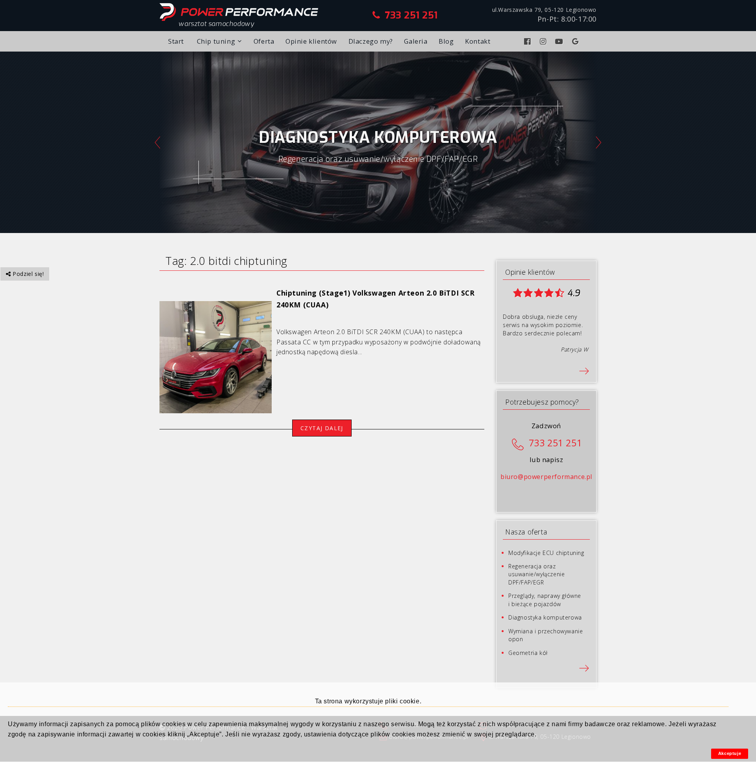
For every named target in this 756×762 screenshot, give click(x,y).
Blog (446, 41)
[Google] (576, 41)
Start (176, 41)
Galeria (415, 41)
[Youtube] (560, 41)
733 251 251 (411, 15)
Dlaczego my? (370, 41)
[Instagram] (544, 41)
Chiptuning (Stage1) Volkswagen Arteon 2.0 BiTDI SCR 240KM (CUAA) (375, 298)
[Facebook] (528, 41)
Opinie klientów (311, 41)
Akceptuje (729, 753)
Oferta (264, 41)
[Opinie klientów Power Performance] (584, 370)
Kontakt (477, 41)
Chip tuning (216, 41)
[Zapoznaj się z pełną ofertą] (584, 667)
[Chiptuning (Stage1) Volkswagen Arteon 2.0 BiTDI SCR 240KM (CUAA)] (215, 356)
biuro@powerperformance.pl (546, 476)
